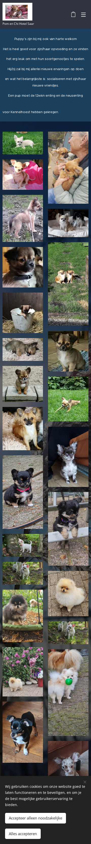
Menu (83, 14)
